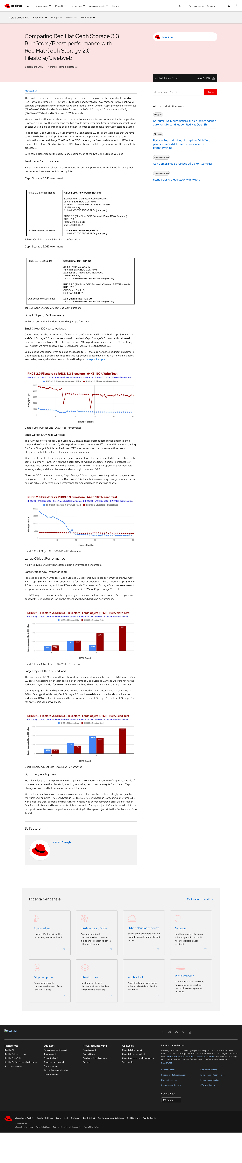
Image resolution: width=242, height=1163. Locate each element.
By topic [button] (55, 17)
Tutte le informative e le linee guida (66, 1127)
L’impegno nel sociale (209, 1080)
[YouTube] (169, 1033)
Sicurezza (180, 928)
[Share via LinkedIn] (169, 78)
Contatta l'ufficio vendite (133, 1050)
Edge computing (44, 977)
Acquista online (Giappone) (95, 1058)
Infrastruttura (89, 977)
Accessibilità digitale (91, 1127)
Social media (127, 1062)
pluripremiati (166, 1062)
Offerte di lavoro (207, 1085)
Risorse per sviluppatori (54, 1062)
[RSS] (213, 78)
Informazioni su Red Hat (24, 1118)
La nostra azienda (168, 1069)
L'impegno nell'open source (212, 1075)
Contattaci (75, 1118)
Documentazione (196, 6)
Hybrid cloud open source (143, 928)
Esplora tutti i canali (198, 899)
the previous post (96, 359)
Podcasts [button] (70, 17)
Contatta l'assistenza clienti (133, 1054)
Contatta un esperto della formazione (138, 1058)
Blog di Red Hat (89, 1118)
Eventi (58, 1118)
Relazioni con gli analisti (171, 1085)
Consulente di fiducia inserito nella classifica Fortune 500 (190, 1056)
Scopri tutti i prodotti (13, 1066)
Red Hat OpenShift (12, 1058)
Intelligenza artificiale (94, 928)
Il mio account (50, 1054)
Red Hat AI (9, 1050)
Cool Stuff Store (133, 1118)
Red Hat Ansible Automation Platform (20, 1062)
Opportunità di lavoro (44, 1118)
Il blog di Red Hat (19, 17)
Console (182, 6)
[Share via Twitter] (173, 78)
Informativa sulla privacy (24, 1127)
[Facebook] (176, 1033)
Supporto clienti (51, 1058)
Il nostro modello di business (173, 1075)
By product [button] (38, 17)
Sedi (66, 1118)
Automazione (42, 928)
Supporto (211, 6)
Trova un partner (51, 1066)
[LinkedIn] (163, 1033)
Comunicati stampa (208, 1069)
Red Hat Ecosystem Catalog (56, 1070)
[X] (183, 1033)
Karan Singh (167, 37)
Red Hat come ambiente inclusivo (111, 1118)
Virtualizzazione (184, 976)
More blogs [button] (86, 17)
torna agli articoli (33, 91)
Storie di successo (169, 1080)
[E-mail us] (177, 78)
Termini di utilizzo (43, 1127)
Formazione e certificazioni (55, 1050)
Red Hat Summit (149, 1118)
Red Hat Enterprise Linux (15, 1054)
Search (211, 92)
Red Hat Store (89, 1054)
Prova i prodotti (89, 1050)
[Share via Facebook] (165, 78)
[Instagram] (190, 1033)
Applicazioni (135, 977)
